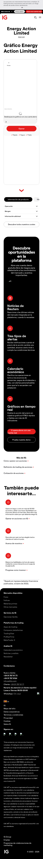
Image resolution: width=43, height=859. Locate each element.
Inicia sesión (19, 11)
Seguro (23, 135)
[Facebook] (5, 734)
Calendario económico (13, 650)
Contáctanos (9, 666)
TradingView (9, 633)
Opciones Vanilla (11, 617)
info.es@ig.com (10, 681)
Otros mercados (10, 607)
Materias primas (10, 603)
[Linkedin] (21, 734)
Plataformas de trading (14, 623)
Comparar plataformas (13, 630)
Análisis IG (8, 646)
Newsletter (8, 656)
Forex (6, 597)
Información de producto (18, 199)
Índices (7, 600)
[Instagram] (10, 734)
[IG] (4, 17)
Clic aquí (17, 694)
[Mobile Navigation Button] (40, 17)
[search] (35, 17)
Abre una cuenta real (34, 11)
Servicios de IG (10, 613)
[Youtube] (16, 734)
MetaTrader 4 (9, 640)
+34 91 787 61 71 (17, 684)
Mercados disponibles (13, 593)
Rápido (15, 135)
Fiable (30, 135)
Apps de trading (10, 627)
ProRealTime (9, 637)
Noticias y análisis (11, 653)
